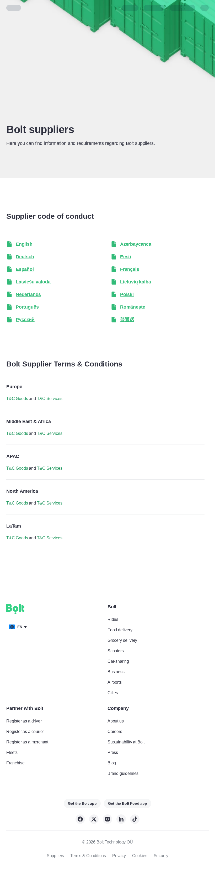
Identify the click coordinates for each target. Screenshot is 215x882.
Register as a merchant (27, 742)
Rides (113, 619)
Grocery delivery (122, 640)
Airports (115, 682)
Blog (112, 763)
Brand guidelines (123, 773)
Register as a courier (25, 731)
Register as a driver (23, 721)
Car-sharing (118, 661)
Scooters (116, 651)
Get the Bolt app (82, 803)
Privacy (119, 855)
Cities (113, 693)
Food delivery (120, 630)
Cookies (139, 855)
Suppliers (55, 855)
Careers (115, 731)
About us (116, 721)
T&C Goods (17, 398)
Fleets (12, 752)
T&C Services (49, 398)
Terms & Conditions (88, 855)
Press (113, 752)
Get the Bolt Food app (127, 803)
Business (116, 672)
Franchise (15, 763)
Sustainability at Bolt (126, 742)
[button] (55, 244)
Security (161, 855)
